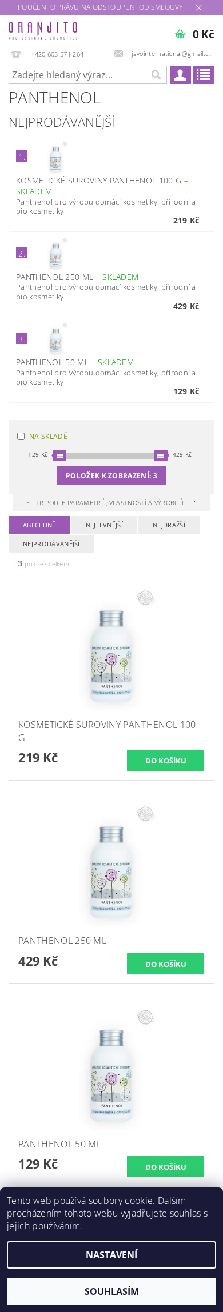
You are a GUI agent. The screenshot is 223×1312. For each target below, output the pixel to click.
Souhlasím (112, 1291)
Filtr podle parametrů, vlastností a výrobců (105, 502)
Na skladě (48, 436)
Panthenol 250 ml (77, 276)
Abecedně (39, 525)
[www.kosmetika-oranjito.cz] (44, 30)
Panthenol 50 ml (75, 362)
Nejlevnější (105, 525)
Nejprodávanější (51, 543)
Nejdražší (169, 525)
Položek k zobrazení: (111, 476)
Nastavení (111, 1255)
